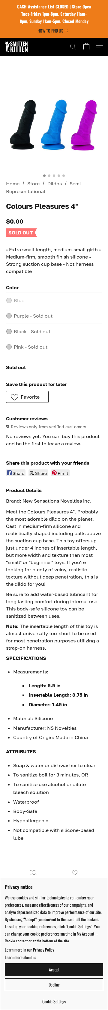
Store (33, 183)
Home (13, 183)
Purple (33, 316)
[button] (17, 47)
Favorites (74, 882)
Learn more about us (20, 957)
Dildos (54, 183)
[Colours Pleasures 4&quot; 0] (54, 122)
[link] (54, 30)
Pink (30, 347)
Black (32, 331)
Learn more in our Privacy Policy (29, 950)
